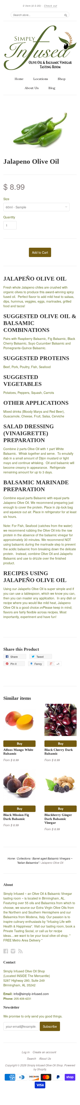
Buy (19, 743)
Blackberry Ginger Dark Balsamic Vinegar (58, 819)
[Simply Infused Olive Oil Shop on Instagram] (13, 950)
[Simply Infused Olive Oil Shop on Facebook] (5, 950)
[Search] (65, 14)
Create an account (44, 1052)
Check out (50, 5)
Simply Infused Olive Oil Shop (45, 1065)
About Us (32, 88)
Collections (23, 858)
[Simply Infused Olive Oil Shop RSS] (20, 950)
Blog (51, 88)
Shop (62, 79)
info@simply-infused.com (31, 993)
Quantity (9, 217)
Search (31, 1058)
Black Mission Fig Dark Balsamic (16, 817)
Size (6, 198)
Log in (26, 1052)
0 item (32, 5)
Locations (40, 79)
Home (19, 79)
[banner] (40, 48)
